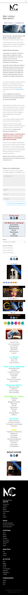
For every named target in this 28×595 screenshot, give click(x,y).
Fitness (4, 555)
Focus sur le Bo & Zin (8, 248)
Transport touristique (14, 424)
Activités (14, 236)
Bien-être (14, 349)
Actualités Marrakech (8, 523)
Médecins (14, 433)
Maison (4, 534)
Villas (4, 584)
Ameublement (14, 368)
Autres (4, 545)
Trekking (14, 398)
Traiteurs (5, 506)
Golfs (14, 411)
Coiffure (5, 553)
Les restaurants (14, 344)
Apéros (4, 507)
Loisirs (14, 353)
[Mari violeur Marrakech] (14, 29)
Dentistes (14, 437)
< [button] (5, 292)
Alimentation (6, 542)
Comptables (14, 446)
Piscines (14, 409)
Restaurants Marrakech (8, 525)
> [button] (21, 292)
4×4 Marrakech (6, 568)
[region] (13, 292)
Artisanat (5, 538)
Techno (4, 543)
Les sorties (14, 346)
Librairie (14, 389)
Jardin (14, 377)
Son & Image (14, 390)
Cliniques (14, 435)
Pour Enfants (14, 362)
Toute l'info (14, 342)
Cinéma (4, 517)
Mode (4, 532)
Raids (14, 400)
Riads (4, 582)
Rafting (14, 404)
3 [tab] (14, 312)
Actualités (14, 225)
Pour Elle (14, 359)
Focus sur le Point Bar (8, 252)
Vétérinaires (14, 441)
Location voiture (14, 422)
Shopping (14, 348)
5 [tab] (15, 298)
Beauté (4, 536)
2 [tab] (10, 298)
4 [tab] (13, 298)
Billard (14, 415)
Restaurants (14, 228)
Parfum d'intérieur (14, 379)
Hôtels (4, 580)
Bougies (14, 370)
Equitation (5, 570)
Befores (5, 509)
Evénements (14, 226)
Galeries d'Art (14, 387)
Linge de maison (14, 372)
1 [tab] (8, 298)
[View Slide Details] (13, 292)
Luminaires (14, 374)
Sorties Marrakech (7, 526)
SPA (4, 551)
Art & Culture (6, 540)
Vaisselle (14, 376)
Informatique (14, 392)
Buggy (4, 563)
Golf (4, 561)
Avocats (14, 442)
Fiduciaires (14, 444)
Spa (14, 234)
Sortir (14, 230)
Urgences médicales (14, 432)
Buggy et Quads (14, 402)
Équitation (14, 407)
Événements (14, 351)
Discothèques (6, 511)
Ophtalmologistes (14, 439)
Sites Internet (14, 420)
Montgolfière (14, 413)
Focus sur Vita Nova (8, 250)
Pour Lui (14, 361)
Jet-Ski (14, 405)
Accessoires (14, 381)
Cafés (4, 513)
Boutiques (14, 232)
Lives (4, 515)
